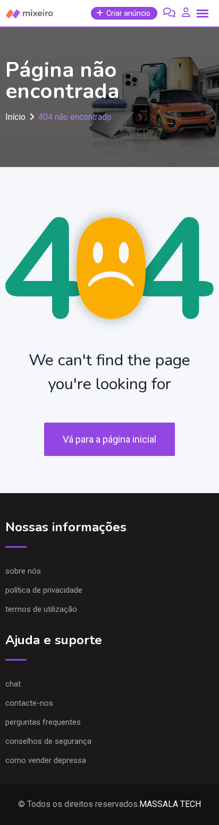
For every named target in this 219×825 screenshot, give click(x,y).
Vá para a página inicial (109, 439)
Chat (13, 684)
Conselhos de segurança (48, 741)
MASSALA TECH (170, 804)
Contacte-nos (29, 703)
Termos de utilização (41, 609)
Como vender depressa (45, 760)
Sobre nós (23, 571)
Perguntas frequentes (43, 722)
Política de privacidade (43, 590)
